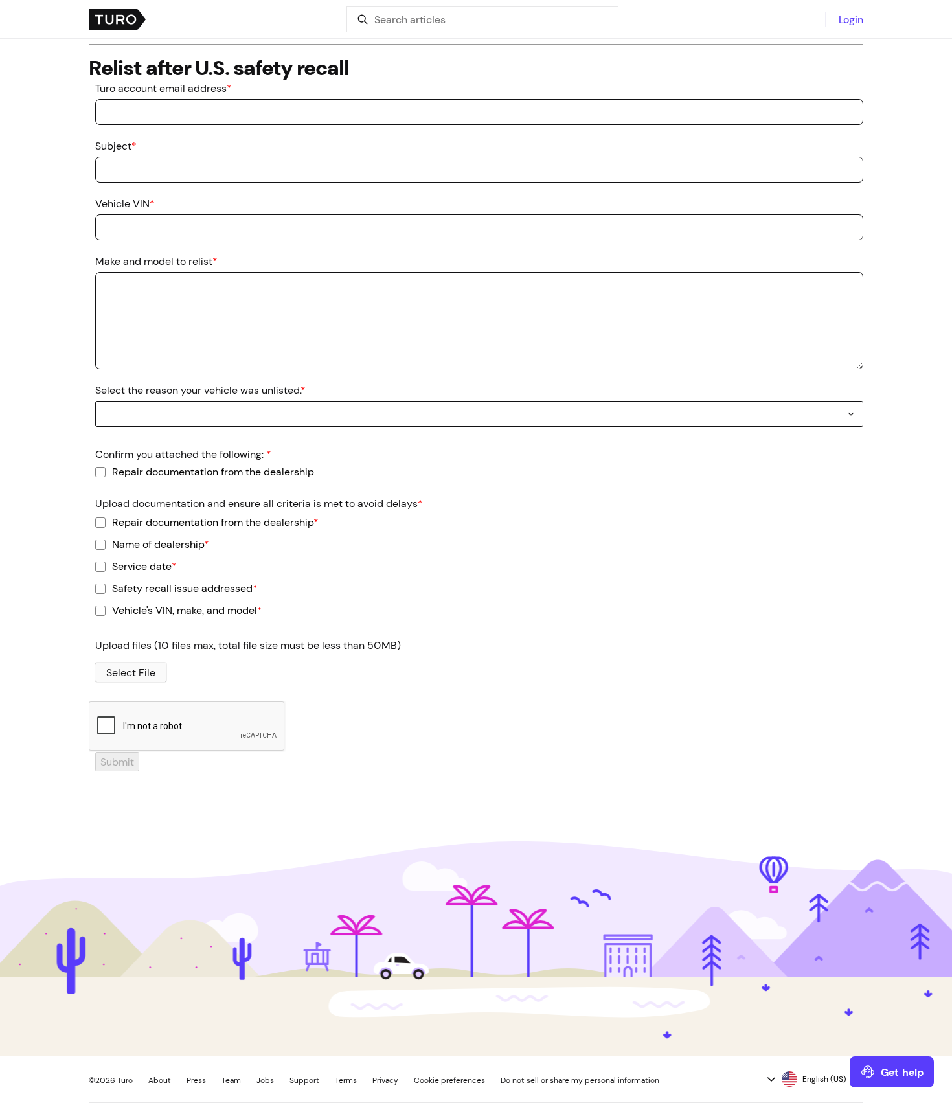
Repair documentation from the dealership (213, 471)
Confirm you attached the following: (183, 454)
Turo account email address (163, 88)
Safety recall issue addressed (185, 588)
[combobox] (479, 414)
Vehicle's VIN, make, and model (187, 610)
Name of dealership (160, 544)
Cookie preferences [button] (449, 1080)
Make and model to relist (156, 261)
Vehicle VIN (125, 203)
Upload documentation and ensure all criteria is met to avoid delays (259, 503)
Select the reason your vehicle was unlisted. (200, 390)
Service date (144, 566)
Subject (116, 146)
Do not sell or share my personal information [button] (580, 1080)
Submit (117, 762)
